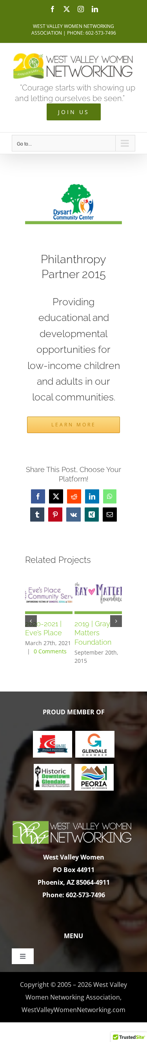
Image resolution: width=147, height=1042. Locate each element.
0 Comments (50, 651)
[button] (31, 621)
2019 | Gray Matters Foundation (92, 633)
